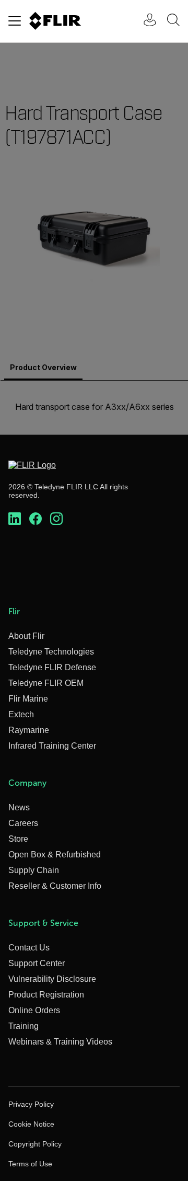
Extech (21, 714)
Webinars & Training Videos (60, 1041)
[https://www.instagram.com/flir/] (56, 519)
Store (18, 838)
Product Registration (46, 994)
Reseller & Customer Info (54, 885)
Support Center (36, 963)
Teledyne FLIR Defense (52, 667)
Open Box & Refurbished (54, 854)
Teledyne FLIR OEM (46, 683)
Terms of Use (30, 1164)
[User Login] (144, 21)
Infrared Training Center (52, 745)
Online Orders (34, 1010)
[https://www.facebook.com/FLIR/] (35, 519)
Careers (23, 823)
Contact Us (29, 947)
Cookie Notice (31, 1124)
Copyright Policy (35, 1144)
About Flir (26, 636)
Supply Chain (33, 870)
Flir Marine (28, 698)
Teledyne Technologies (51, 651)
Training (23, 1026)
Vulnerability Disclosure (52, 978)
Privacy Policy (31, 1104)
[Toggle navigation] (14, 21)
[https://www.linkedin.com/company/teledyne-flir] (14, 519)
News (19, 807)
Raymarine (28, 730)
